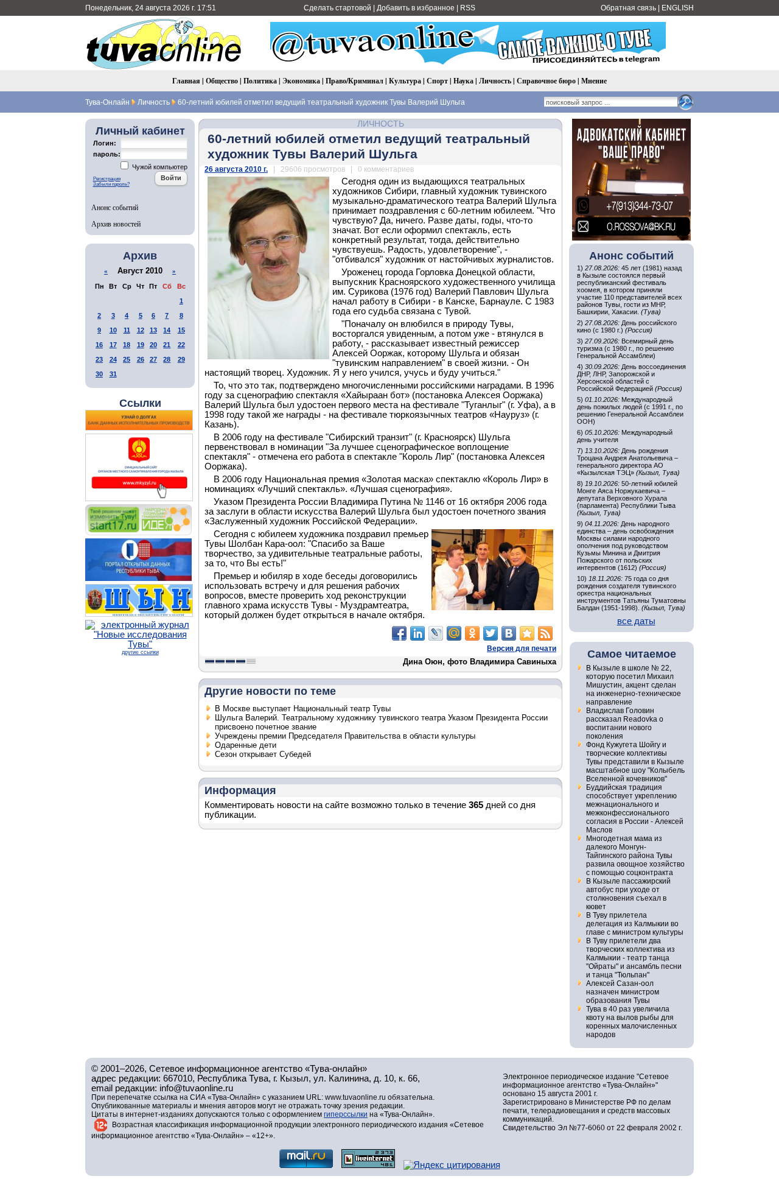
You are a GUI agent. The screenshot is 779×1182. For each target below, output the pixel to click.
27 (153, 359)
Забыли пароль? (111, 184)
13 (153, 330)
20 (153, 344)
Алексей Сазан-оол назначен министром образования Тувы (622, 992)
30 (99, 374)
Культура (405, 81)
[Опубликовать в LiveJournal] (435, 633)
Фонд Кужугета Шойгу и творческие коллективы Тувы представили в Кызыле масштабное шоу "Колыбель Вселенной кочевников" (635, 762)
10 (113, 330)
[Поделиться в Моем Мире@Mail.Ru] (454, 633)
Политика (260, 81)
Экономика (301, 81)
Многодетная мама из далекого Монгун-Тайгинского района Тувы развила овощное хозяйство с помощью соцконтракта (635, 855)
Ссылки (140, 403)
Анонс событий (114, 207)
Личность (495, 81)
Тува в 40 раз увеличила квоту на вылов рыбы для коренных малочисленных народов (631, 1022)
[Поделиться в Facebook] (399, 633)
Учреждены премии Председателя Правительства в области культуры (345, 736)
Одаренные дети (245, 745)
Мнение (594, 81)
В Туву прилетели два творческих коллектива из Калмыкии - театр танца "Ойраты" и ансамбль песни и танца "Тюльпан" (634, 958)
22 (181, 344)
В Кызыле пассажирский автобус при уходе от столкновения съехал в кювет (628, 894)
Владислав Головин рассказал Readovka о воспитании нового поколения (624, 723)
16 (99, 344)
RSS (467, 8)
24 (113, 359)
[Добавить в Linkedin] (417, 633)
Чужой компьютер (158, 167)
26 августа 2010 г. (236, 169)
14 (166, 330)
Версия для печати (521, 648)
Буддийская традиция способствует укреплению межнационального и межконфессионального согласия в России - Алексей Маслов (634, 808)
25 (126, 359)
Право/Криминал (354, 81)
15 (181, 330)
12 (140, 330)
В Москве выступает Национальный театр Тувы (303, 708)
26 (140, 359)
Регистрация (107, 178)
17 (113, 344)
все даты (636, 621)
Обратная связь (628, 8)
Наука (463, 81)
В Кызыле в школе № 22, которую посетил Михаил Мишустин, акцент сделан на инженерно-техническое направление (633, 685)
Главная (186, 81)
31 (113, 374)
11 (127, 330)
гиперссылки (346, 1114)
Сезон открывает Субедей (263, 754)
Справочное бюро (546, 81)
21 (166, 344)
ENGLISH (678, 8)
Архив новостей (116, 223)
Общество (222, 81)
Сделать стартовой (337, 8)
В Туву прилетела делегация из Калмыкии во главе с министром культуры (634, 924)
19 (140, 344)
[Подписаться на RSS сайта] (545, 633)
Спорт (437, 81)
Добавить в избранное (416, 8)
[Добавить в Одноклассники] (472, 633)
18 (126, 344)
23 (99, 359)
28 (166, 359)
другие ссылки (140, 652)
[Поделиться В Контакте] (508, 633)
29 (181, 359)
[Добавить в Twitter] (490, 633)
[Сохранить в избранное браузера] (527, 633)
